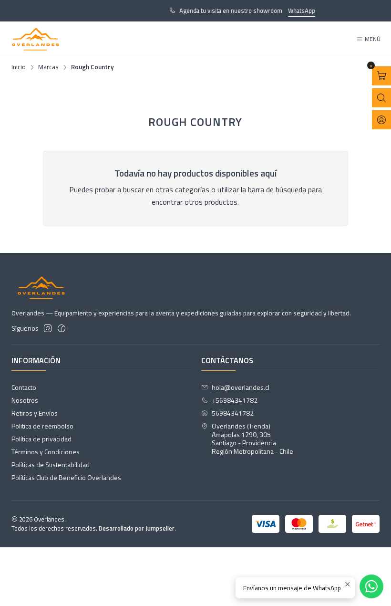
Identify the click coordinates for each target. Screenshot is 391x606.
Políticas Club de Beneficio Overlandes (66, 477)
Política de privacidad (41, 439)
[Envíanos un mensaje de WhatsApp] (371, 586)
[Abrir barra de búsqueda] (381, 97)
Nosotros (24, 400)
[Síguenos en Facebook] (61, 328)
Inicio (18, 67)
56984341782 (233, 413)
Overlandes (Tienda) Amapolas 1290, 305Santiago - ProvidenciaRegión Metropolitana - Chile (252, 438)
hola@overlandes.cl (240, 387)
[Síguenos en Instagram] (47, 328)
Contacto (23, 387)
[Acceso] (381, 119)
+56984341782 (234, 400)
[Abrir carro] (381, 75)
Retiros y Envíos (34, 413)
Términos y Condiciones (45, 452)
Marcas (48, 67)
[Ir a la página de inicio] (35, 39)
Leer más (38, 10)
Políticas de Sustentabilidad (50, 465)
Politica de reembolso (42, 426)
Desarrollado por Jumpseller (137, 528)
